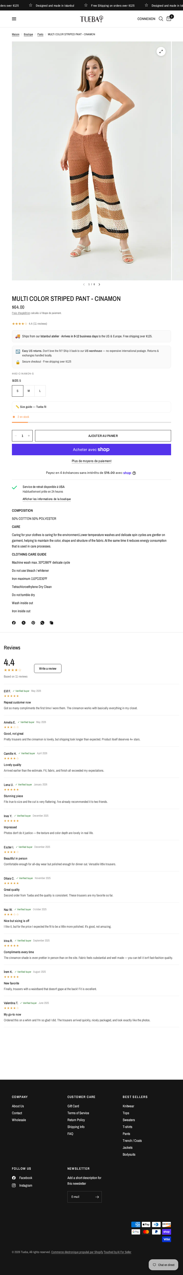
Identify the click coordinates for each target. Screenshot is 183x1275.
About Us (18, 1105)
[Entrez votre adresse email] (97, 1197)
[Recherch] (161, 18)
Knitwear (128, 1105)
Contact (17, 1112)
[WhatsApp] (43, 623)
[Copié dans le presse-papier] (52, 623)
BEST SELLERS (135, 1096)
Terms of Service (78, 1112)
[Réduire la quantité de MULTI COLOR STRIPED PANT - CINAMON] (15, 435)
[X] (24, 623)
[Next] (99, 284)
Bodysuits (129, 1154)
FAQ (70, 1133)
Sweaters (129, 1119)
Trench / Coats (132, 1140)
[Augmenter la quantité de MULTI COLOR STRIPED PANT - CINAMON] (28, 435)
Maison (15, 34)
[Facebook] (15, 623)
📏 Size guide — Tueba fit (30, 407)
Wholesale (19, 1119)
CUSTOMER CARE (81, 1096)
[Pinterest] (34, 623)
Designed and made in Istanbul (47, 5)
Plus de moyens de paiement (91, 461)
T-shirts (127, 1126)
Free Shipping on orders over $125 (105, 5)
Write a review (47, 668)
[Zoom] (161, 51)
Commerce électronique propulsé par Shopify (77, 1252)
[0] (168, 18)
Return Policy (76, 1119)
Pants (40, 34)
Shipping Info (76, 1126)
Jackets (127, 1147)
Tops (126, 1112)
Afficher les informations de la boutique (47, 499)
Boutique (28, 34)
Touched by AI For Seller (117, 1252)
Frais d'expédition (21, 313)
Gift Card (73, 1105)
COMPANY (20, 1096)
